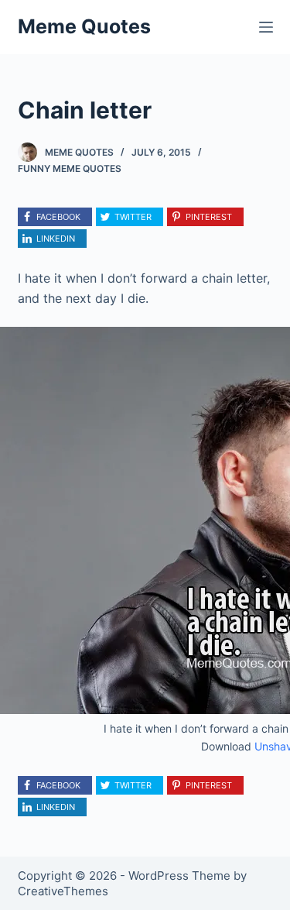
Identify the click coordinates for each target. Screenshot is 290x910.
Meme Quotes (84, 26)
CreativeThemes (63, 891)
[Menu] (266, 27)
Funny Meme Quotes (69, 168)
